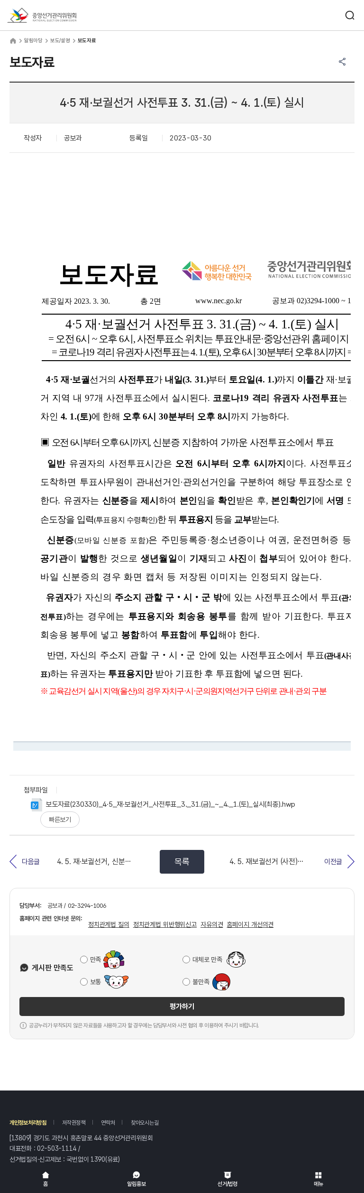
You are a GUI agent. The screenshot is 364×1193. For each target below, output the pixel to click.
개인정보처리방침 (27, 1122)
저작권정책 (73, 1122)
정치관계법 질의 (108, 924)
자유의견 (211, 924)
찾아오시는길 (144, 1122)
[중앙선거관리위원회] (41, 15)
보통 (95, 982)
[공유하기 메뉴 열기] (342, 61)
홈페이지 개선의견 (250, 924)
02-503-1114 (56, 1148)
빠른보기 (60, 819)
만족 (95, 959)
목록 (181, 862)
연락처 (108, 1122)
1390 (98, 1159)
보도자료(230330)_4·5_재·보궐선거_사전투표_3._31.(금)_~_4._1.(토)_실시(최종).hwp (170, 804)
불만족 (200, 982)
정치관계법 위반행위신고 (165, 924)
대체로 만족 (207, 959)
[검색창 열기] (349, 15)
